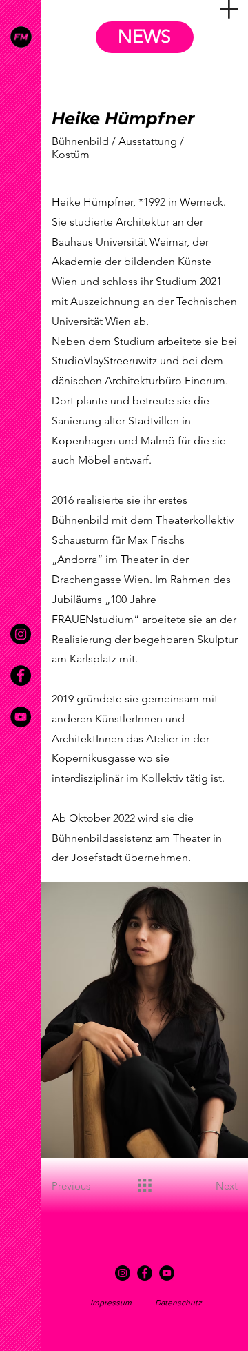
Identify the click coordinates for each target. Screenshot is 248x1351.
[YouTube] (20, 717)
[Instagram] (20, 634)
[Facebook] (20, 675)
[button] (229, 9)
